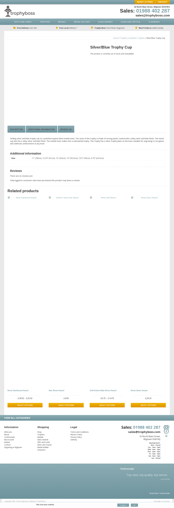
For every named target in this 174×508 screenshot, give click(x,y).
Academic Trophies (137, 38)
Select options (25, 405)
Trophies (45, 21)
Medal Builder (82, 21)
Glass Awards (105, 21)
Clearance (154, 21)
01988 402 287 (153, 11)
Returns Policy (76, 434)
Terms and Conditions (79, 432)
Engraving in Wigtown (13, 447)
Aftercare (8, 432)
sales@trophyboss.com (153, 15)
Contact (7, 445)
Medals (62, 21)
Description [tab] (16, 129)
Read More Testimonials (160, 493)
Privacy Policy (76, 437)
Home (115, 38)
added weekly (151, 28)
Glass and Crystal (130, 21)
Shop (39, 432)
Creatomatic (166, 501)
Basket (7, 442)
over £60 (27, 28)
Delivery (73, 439)
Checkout (163, 2)
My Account (9, 439)
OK (134, 505)
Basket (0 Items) (145, 2)
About (6, 434)
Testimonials (9, 437)
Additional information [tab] (41, 129)
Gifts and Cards (23, 21)
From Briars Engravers (109, 28)
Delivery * (68, 28)
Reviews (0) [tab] (66, 129)
